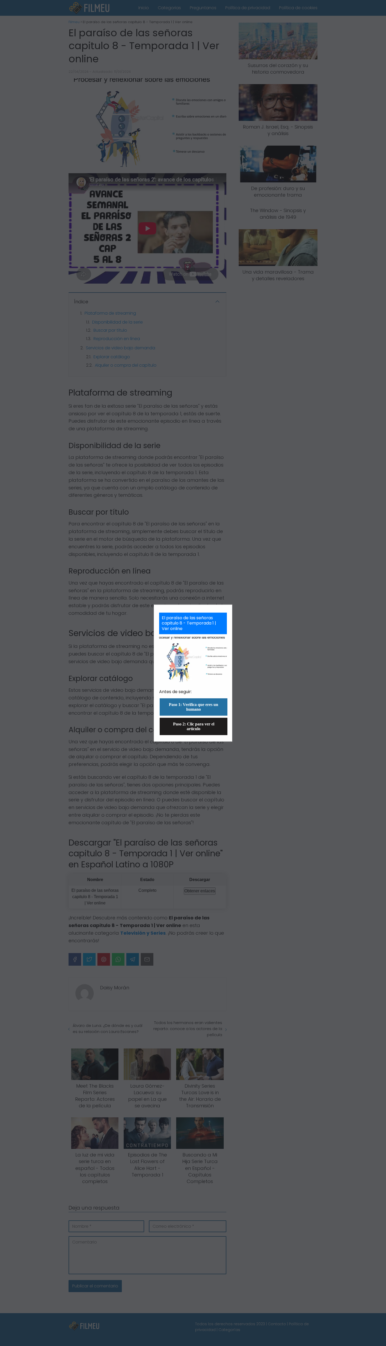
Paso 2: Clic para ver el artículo (193, 726)
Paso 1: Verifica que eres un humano (193, 707)
